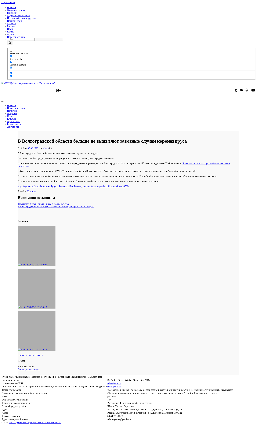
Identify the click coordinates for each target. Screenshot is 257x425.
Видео (10, 31)
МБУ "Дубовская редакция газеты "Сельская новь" (35, 422)
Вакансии (12, 13)
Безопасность (14, 124)
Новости (11, 7)
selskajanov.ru (114, 383)
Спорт (10, 116)
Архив (10, 34)
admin (46, 148)
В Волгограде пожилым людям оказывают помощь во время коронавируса (56, 206)
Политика (12, 110)
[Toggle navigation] (2, 101)
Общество (12, 113)
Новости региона (16, 37)
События (11, 23)
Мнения (11, 26)
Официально (13, 121)
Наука (10, 29)
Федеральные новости (18, 15)
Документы (13, 127)
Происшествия (14, 21)
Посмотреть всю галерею (30, 355)
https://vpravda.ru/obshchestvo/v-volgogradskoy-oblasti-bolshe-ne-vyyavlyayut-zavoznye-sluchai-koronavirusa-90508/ (73, 186)
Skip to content (8, 2)
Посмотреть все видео (29, 369)
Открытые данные (16, 10)
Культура (11, 119)
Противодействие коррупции (22, 18)
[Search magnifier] (10, 43)
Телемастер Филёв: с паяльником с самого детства (43, 204)
